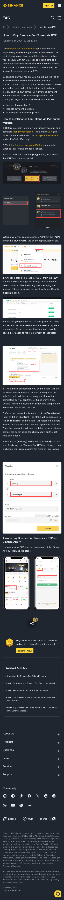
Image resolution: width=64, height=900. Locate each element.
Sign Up (48, 5)
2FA (50, 131)
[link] (2, 27)
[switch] (52, 819)
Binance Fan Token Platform (22, 48)
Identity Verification (23, 131)
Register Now (24, 650)
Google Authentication (47, 135)
